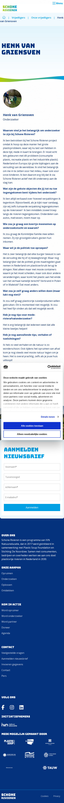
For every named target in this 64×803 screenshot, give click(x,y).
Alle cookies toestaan (32, 425)
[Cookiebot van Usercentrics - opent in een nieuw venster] (48, 367)
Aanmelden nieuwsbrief (14, 658)
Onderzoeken (9, 579)
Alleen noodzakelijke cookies (32, 434)
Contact (5, 670)
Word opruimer (10, 610)
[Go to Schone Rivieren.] (4, 17)
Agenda (5, 633)
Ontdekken (7, 590)
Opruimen (7, 573)
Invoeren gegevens (12, 664)
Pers (4, 675)
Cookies (45, 796)
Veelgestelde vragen (12, 652)
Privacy (56, 796)
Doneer (5, 627)
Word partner (9, 621)
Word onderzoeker (12, 616)
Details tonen (48, 417)
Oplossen (6, 584)
